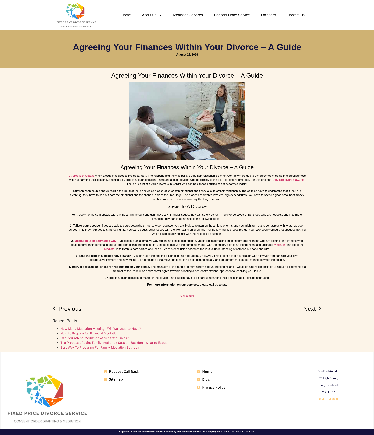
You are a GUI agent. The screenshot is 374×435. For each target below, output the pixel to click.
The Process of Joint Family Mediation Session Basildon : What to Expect (114, 343)
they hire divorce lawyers (289, 179)
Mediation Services (188, 15)
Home (126, 15)
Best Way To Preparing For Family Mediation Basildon (99, 347)
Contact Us (296, 15)
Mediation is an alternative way (95, 240)
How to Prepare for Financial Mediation (89, 333)
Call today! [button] (187, 295)
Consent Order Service (232, 15)
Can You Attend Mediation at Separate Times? (94, 338)
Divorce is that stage (81, 175)
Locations (268, 15)
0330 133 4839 (328, 399)
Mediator (279, 244)
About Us (149, 15)
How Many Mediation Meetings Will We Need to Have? (100, 329)
